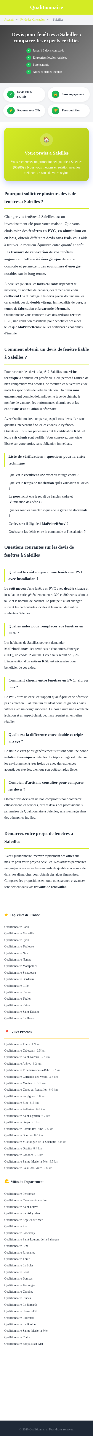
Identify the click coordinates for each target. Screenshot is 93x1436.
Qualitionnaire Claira (17, 1337)
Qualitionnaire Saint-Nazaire (22, 1057)
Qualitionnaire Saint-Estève (21, 1206)
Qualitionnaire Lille (16, 985)
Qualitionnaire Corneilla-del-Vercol (26, 1076)
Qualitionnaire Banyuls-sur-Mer (23, 1343)
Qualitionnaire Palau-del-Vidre (23, 1168)
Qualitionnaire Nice (16, 953)
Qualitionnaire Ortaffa (18, 1148)
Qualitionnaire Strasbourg (20, 972)
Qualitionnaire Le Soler (18, 1265)
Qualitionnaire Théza (17, 1044)
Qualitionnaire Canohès (19, 1155)
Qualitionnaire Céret (16, 1272)
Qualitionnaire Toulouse (19, 946)
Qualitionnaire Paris (16, 927)
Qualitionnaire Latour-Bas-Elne (24, 1129)
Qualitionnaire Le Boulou (20, 1324)
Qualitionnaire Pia (15, 1226)
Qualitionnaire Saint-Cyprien (22, 1115)
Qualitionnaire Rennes (17, 992)
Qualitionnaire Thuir (17, 1259)
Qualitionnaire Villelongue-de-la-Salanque (30, 1141)
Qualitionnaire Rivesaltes (19, 1252)
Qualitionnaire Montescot (20, 1083)
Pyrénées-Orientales (32, 19)
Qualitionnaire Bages (17, 1122)
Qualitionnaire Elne (16, 1102)
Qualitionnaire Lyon (16, 940)
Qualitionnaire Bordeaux (19, 979)
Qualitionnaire (46, 7)
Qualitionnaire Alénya (18, 1063)
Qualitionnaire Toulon (17, 998)
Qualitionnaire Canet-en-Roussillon (26, 1089)
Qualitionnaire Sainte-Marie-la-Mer (26, 1161)
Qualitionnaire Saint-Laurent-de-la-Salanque (31, 1239)
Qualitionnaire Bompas (18, 1135)
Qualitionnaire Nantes (17, 959)
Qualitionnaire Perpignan (20, 1096)
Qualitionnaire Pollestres (19, 1109)
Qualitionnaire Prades (17, 1298)
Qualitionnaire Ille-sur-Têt (20, 1311)
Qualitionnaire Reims (17, 1005)
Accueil (9, 19)
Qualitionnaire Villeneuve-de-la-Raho (27, 1070)
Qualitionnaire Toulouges (19, 1285)
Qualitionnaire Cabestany (20, 1050)
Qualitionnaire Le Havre (19, 1018)
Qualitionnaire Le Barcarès (20, 1304)
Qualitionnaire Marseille (19, 933)
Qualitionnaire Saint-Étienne (21, 1011)
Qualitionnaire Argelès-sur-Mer (23, 1220)
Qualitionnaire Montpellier (20, 966)
